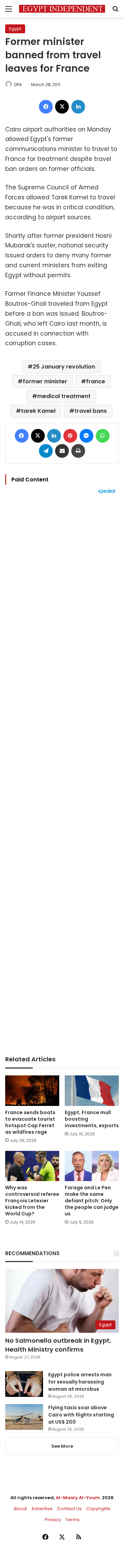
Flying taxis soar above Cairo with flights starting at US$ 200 (81, 1414)
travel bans (90, 411)
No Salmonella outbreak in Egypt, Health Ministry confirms (58, 1344)
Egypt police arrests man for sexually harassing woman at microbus (80, 1381)
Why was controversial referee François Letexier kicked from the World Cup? (32, 1200)
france (95, 381)
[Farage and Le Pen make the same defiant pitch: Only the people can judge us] (92, 1166)
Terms (72, 1519)
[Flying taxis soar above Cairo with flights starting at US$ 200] (24, 1417)
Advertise (42, 1508)
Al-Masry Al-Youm (78, 1497)
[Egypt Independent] (62, 9)
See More (62, 1446)
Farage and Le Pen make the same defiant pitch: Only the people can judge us (91, 1200)
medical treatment (64, 396)
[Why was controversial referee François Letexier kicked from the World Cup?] (32, 1166)
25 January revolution (64, 367)
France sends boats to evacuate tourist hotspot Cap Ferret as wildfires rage (30, 1122)
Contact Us (69, 1508)
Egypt (15, 28)
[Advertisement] (62, 775)
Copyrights (98, 1508)
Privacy (53, 1519)
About (20, 1508)
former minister (45, 381)
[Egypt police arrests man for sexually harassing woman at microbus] (24, 1384)
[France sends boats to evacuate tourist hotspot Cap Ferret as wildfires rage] (32, 1090)
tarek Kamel (38, 411)
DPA (18, 84)
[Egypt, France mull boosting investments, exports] (92, 1090)
